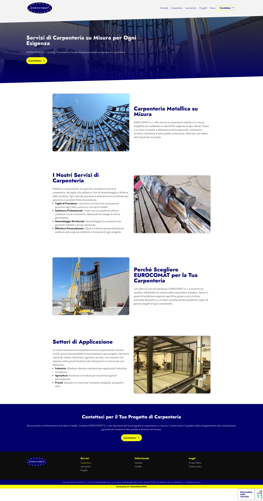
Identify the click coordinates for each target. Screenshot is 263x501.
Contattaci (227, 8)
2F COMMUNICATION (137, 486)
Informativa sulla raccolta (246, 494)
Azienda (164, 8)
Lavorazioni (191, 8)
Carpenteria (176, 8)
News (212, 8)
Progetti (203, 8)
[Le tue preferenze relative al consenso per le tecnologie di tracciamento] (258, 496)
